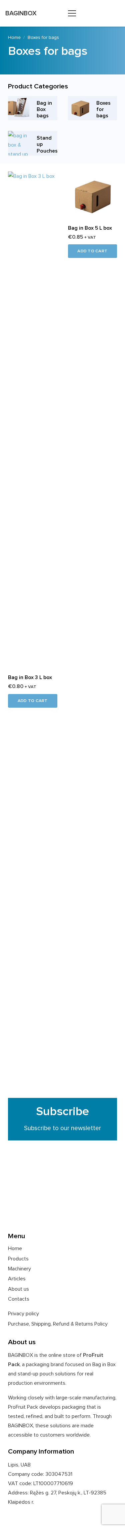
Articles (17, 1279)
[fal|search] (98, 13)
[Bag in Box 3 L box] (32, 176)
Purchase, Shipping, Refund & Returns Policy (58, 1324)
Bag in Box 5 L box (90, 228)
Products (18, 1259)
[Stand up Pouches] (32, 143)
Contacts (18, 1299)
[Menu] (72, 13)
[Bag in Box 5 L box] (92, 176)
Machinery (19, 1269)
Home (14, 37)
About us (18, 1289)
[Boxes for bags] (92, 108)
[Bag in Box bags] (32, 108)
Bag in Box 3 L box (30, 677)
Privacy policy (23, 1314)
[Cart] (116, 13)
